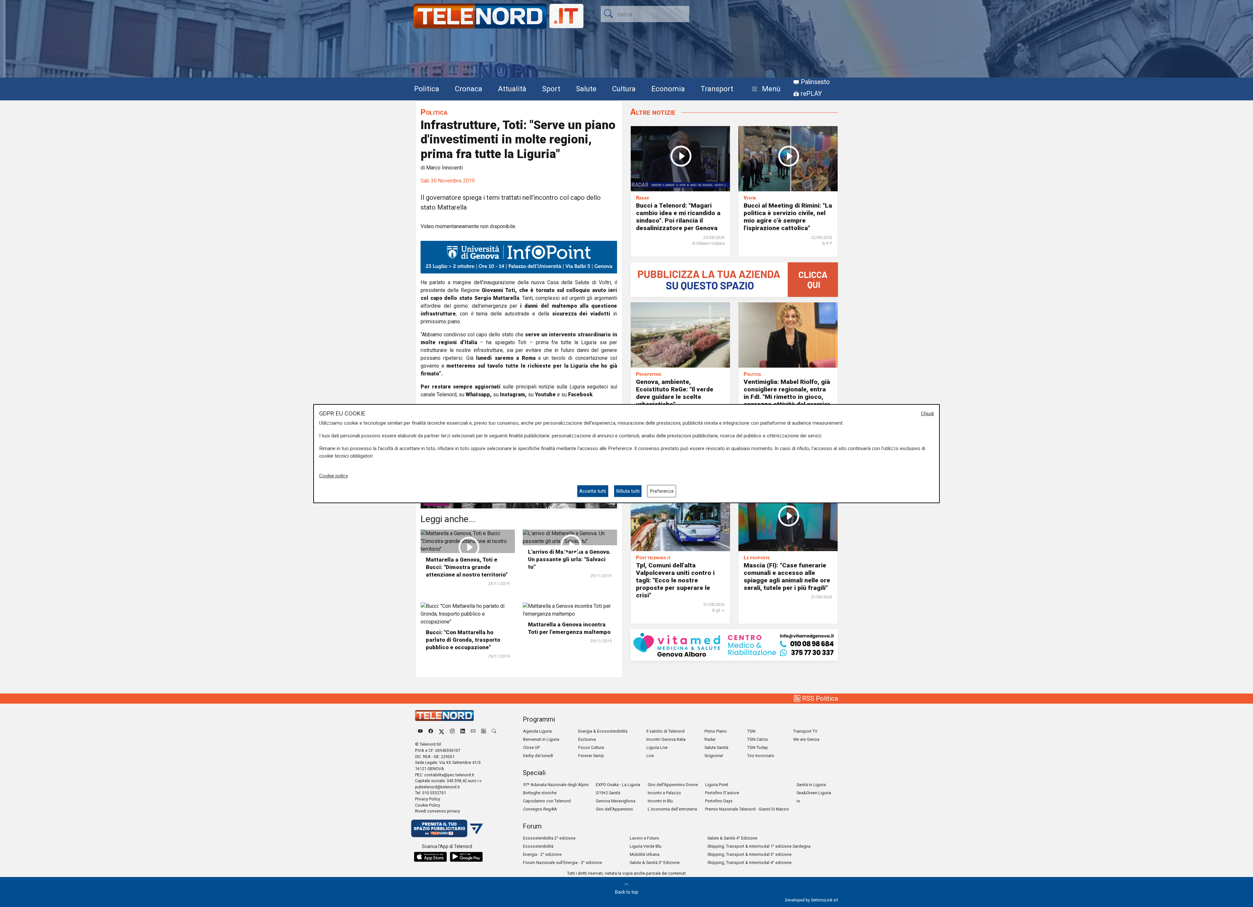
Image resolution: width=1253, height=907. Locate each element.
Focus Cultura (591, 747)
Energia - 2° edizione (542, 854)
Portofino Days (719, 800)
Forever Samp (591, 755)
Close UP (531, 747)
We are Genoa (806, 739)
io (798, 800)
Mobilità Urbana (644, 854)
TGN (751, 731)
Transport (717, 88)
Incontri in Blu (660, 800)
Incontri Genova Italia (666, 739)
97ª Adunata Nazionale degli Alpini (556, 784)
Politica (426, 88)
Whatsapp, (479, 394)
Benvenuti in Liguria (541, 739)
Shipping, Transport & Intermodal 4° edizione (749, 862)
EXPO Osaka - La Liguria (618, 784)
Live (650, 755)
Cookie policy (333, 476)
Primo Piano (715, 731)
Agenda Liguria (537, 731)
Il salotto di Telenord (665, 731)
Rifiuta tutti (628, 491)
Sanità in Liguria (811, 784)
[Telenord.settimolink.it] (734, 279)
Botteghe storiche (540, 792)
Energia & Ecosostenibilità (602, 731)
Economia (668, 88)
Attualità (512, 88)
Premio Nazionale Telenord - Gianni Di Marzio (747, 809)
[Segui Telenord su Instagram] (452, 731)
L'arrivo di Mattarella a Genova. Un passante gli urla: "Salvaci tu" (569, 559)
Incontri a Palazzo (664, 792)
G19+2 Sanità (608, 792)
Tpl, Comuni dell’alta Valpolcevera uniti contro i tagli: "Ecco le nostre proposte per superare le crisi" (675, 580)
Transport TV (805, 731)
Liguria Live (657, 747)
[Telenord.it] (447, 828)
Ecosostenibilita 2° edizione (549, 838)
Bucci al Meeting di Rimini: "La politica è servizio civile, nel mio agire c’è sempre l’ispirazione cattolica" (788, 217)
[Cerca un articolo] (494, 731)
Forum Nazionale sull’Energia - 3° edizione (562, 862)
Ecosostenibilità (538, 846)
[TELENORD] (444, 715)
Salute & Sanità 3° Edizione (655, 862)
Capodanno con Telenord (547, 800)
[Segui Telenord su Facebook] (430, 731)
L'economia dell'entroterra (672, 809)
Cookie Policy (427, 805)
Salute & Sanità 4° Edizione (732, 838)
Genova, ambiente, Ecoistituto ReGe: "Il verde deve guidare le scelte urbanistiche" (674, 393)
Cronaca (468, 88)
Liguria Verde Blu (645, 846)
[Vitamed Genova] (734, 644)
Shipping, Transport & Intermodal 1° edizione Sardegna (759, 846)
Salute (586, 88)
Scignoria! (713, 755)
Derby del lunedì (538, 755)
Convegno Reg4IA (540, 809)
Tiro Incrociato (760, 755)
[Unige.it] (519, 257)
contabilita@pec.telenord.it (449, 774)
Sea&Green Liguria (814, 792)
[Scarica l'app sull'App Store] (430, 856)
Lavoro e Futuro (644, 838)
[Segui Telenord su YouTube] (420, 731)
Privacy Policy (427, 799)
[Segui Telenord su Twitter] (441, 731)
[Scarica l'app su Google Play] (466, 856)
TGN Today (757, 747)
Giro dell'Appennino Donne (673, 784)
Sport (551, 88)
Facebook (580, 394)
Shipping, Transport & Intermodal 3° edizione (749, 854)
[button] (764, 89)
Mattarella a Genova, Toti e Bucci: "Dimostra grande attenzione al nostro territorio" (466, 567)
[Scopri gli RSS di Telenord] (483, 731)
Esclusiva (587, 739)
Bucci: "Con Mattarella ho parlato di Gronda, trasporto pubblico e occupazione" (463, 640)
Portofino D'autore (722, 792)
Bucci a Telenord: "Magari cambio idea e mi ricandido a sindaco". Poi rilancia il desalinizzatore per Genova (678, 217)
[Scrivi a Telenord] (473, 731)
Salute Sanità (716, 747)
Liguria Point (716, 784)
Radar (710, 739)
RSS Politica (819, 698)
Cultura (624, 88)
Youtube (545, 394)
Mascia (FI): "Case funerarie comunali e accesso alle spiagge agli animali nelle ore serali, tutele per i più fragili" (787, 577)
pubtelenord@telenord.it (437, 786)
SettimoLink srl (824, 900)
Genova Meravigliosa (615, 800)
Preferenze (662, 491)
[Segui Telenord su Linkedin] (462, 731)
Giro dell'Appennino (614, 809)
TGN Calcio (757, 739)
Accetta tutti (592, 491)
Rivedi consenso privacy (437, 811)
